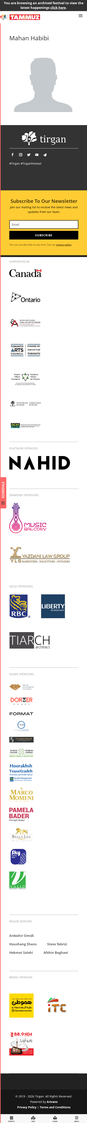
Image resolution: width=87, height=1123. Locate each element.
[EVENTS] (11, 1118)
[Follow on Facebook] (12, 154)
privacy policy (63, 244)
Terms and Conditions (55, 1107)
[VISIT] (33, 1118)
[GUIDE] (55, 1118)
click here (58, 7)
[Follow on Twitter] (28, 154)
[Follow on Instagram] (20, 154)
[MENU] (76, 1118)
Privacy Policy (26, 1107)
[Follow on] (45, 155)
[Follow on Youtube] (37, 154)
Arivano (52, 1102)
